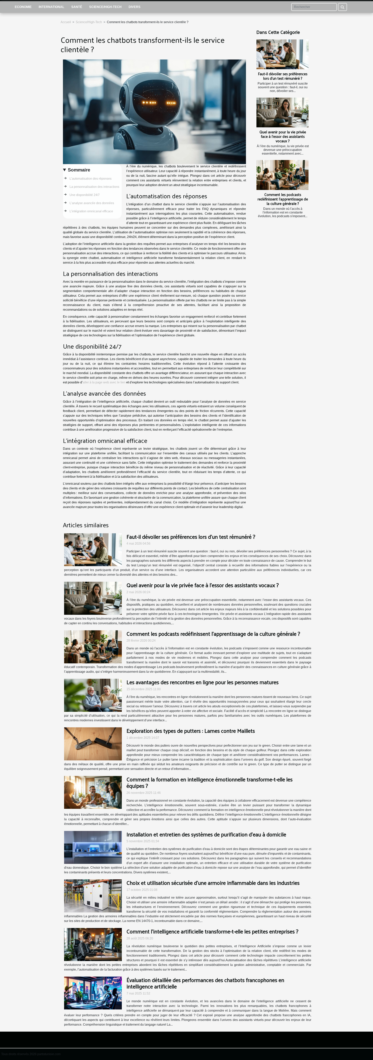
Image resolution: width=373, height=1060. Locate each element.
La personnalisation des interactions (94, 186)
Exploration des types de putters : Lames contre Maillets (190, 731)
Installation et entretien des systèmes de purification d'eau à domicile (206, 834)
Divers (134, 7)
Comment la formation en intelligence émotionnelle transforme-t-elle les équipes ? (209, 782)
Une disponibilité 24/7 (85, 195)
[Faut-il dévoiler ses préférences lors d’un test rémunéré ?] (282, 54)
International (51, 7)
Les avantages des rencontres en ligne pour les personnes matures (202, 682)
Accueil (66, 22)
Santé (76, 7)
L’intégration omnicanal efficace (91, 211)
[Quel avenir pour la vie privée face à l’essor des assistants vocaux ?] (282, 112)
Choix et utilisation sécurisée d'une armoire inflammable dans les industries (213, 883)
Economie (23, 7)
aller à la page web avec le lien (104, 382)
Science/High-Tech (105, 7)
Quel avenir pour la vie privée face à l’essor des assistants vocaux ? (283, 136)
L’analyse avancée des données (92, 203)
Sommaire (79, 169)
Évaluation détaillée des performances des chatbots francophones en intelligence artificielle (205, 983)
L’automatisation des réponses (91, 178)
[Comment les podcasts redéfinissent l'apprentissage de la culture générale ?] (282, 175)
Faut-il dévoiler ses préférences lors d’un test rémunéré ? (282, 75)
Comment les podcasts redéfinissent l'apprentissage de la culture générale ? (283, 199)
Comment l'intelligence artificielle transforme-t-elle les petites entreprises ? (212, 931)
